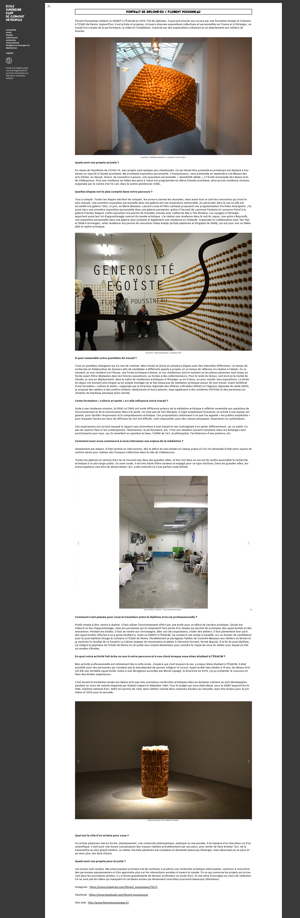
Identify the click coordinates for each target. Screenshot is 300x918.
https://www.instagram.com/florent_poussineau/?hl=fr (124, 887)
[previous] (78, 544)
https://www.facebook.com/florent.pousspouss (118, 894)
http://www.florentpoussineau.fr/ (108, 902)
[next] (248, 544)
